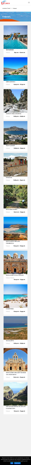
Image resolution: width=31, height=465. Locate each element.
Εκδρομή (8, 52)
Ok (11, 463)
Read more (17, 463)
